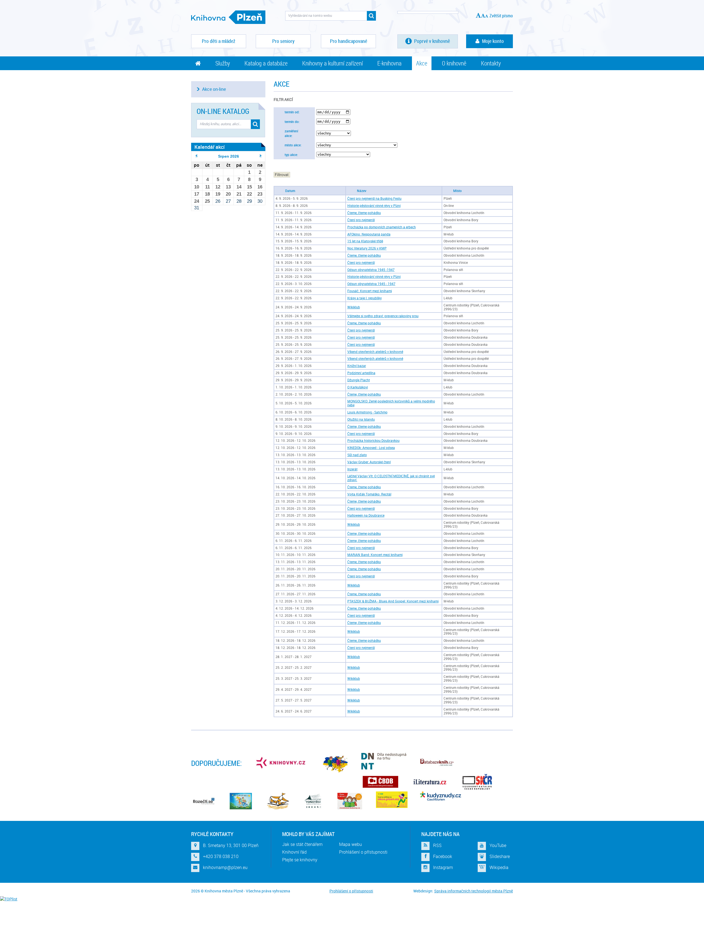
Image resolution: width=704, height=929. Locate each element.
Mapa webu (350, 844)
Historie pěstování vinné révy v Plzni (374, 206)
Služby (222, 63)
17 (196, 194)
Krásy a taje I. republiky (364, 298)
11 (207, 187)
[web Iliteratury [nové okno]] (430, 781)
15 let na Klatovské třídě (365, 241)
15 (249, 187)
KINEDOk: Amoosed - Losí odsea (371, 448)
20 (228, 194)
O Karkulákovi (357, 387)
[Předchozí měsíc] (196, 155)
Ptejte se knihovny (299, 860)
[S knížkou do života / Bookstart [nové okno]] (278, 801)
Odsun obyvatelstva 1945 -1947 (371, 270)
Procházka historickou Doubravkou (373, 441)
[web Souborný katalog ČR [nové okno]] (477, 781)
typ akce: (291, 155)
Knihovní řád (294, 852)
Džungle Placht (358, 380)
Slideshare (500, 856)
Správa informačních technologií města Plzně (473, 891)
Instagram (443, 867)
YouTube (498, 845)
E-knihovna (389, 63)
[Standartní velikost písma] (486, 16)
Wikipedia (499, 867)
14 (239, 187)
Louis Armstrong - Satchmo (367, 412)
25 (207, 201)
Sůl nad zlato (357, 455)
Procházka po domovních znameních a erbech (381, 227)
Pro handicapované (348, 41)
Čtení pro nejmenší (361, 220)
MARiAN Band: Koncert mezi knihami (375, 555)
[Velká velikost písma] (478, 15)
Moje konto (493, 41)
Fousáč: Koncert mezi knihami (369, 291)
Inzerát (352, 469)
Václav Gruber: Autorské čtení (369, 462)
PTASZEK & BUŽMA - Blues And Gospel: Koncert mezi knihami (393, 601)
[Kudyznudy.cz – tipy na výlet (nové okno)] (440, 796)
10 (196, 187)
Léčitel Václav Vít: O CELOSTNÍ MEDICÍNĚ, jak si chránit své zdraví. (391, 478)
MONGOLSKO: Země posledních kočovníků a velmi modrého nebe (391, 403)
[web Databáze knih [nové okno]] (437, 762)
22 (249, 194)
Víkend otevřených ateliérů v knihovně (375, 352)
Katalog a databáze (266, 63)
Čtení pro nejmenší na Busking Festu (374, 198)
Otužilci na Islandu (361, 419)
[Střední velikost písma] (483, 16)
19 (217, 194)
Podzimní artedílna (361, 373)
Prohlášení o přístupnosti (363, 852)
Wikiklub (353, 307)
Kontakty (491, 63)
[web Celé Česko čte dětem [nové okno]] (240, 801)
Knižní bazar (356, 366)
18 (207, 194)
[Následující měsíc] (261, 155)
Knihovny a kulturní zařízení (332, 63)
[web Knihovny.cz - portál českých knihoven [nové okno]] (281, 762)
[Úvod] (198, 63)
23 (259, 194)
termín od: (292, 112)
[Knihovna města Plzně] (228, 17)
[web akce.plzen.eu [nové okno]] (392, 799)
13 (228, 187)
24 (196, 201)
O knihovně (454, 63)
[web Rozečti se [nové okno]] (203, 801)
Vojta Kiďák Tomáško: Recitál (369, 494)
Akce (421, 63)
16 (259, 187)
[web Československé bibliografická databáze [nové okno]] (380, 781)
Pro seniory (283, 41)
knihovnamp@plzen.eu (225, 867)
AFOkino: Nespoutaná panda (369, 234)
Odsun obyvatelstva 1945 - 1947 (371, 284)
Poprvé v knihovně (431, 41)
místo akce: (293, 145)
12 (217, 187)
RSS (437, 845)
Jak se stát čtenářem (302, 844)
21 (239, 194)
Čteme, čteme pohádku (364, 213)
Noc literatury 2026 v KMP (367, 248)
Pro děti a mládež (218, 41)
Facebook (442, 856)
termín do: (292, 122)
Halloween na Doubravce (365, 515)
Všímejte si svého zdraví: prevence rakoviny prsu (383, 316)
